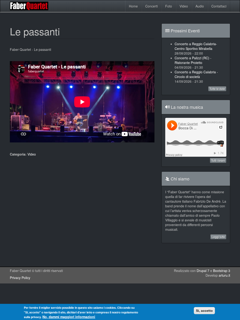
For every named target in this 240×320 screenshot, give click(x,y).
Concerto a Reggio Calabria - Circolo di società (196, 74)
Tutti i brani (218, 160)
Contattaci (218, 6)
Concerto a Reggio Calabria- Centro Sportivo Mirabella (196, 46)
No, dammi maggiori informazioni (68, 316)
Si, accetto (204, 311)
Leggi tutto (218, 237)
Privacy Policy (20, 277)
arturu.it (224, 275)
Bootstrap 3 (221, 270)
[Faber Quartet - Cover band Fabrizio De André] (30, 6)
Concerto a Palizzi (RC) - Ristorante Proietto (193, 60)
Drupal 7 (203, 270)
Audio (199, 6)
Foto (168, 6)
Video (184, 6)
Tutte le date (217, 89)
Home (133, 6)
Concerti (151, 6)
